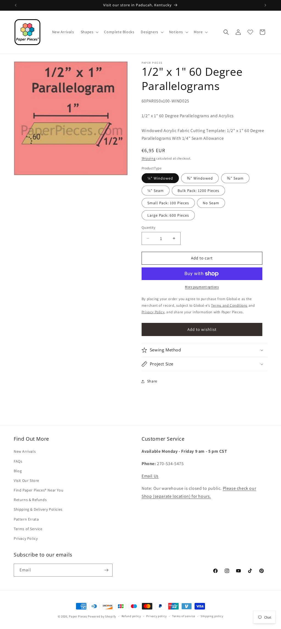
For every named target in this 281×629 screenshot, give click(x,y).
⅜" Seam (235, 178)
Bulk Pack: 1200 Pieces (198, 190)
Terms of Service (28, 528)
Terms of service (183, 616)
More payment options (202, 287)
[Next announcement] (265, 5)
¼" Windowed (160, 178)
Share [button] (152, 381)
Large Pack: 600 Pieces (168, 215)
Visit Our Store (26, 480)
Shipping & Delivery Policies (38, 509)
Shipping (149, 158)
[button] (89, 32)
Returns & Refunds (30, 499)
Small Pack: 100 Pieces (168, 202)
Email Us (150, 476)
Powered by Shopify (102, 616)
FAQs (18, 461)
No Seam (211, 202)
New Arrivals (25, 451)
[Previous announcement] (16, 5)
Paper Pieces (78, 616)
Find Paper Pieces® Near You (38, 490)
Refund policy (131, 616)
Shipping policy (212, 616)
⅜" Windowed (200, 178)
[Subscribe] (106, 570)
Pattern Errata (26, 519)
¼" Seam (155, 190)
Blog (18, 470)
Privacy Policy (26, 538)
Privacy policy (156, 616)
